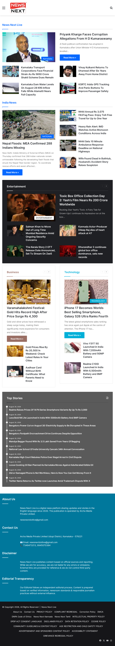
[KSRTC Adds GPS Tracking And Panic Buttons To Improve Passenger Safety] (68, 88)
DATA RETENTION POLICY (77, 621)
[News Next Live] (18, 7)
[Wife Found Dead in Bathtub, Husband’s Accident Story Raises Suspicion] (68, 162)
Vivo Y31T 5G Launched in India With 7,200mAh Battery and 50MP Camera (93, 350)
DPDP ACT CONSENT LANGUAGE (26, 621)
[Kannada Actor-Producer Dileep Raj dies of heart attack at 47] (68, 230)
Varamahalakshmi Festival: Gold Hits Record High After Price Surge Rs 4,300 (27, 312)
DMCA (100, 612)
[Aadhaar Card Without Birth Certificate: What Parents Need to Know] (15, 371)
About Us (17, 612)
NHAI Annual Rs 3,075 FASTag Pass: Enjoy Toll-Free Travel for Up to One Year (95, 115)
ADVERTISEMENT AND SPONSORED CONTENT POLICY (44, 631)
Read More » (69, 57)
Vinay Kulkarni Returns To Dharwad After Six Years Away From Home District (93, 71)
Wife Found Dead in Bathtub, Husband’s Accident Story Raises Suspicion (94, 162)
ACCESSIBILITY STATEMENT (85, 631)
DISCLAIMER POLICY (53, 621)
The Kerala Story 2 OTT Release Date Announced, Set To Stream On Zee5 (40, 250)
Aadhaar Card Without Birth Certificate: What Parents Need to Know (35, 374)
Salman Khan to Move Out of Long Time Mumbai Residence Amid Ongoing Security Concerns (40, 233)
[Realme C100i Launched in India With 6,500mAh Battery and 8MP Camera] (72, 367)
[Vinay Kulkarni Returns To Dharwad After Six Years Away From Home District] (68, 71)
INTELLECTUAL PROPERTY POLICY (88, 616)
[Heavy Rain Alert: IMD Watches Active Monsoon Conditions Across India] (68, 130)
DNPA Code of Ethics (21, 616)
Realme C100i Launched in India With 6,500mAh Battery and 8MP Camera (93, 370)
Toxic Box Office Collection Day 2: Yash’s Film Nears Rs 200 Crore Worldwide (83, 200)
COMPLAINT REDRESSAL (65, 612)
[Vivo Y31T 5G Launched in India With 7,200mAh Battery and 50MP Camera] (72, 347)
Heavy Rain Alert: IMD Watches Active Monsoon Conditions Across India (93, 130)
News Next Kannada (43, 616)
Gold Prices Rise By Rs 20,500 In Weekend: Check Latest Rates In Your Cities (37, 354)
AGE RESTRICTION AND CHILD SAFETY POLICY (81, 626)
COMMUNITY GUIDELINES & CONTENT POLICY (35, 626)
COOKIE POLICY (98, 621)
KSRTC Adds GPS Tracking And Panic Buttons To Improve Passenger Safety (93, 88)
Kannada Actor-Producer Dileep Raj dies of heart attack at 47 (92, 230)
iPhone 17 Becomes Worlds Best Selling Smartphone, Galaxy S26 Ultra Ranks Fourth (86, 312)
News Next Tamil (62, 616)
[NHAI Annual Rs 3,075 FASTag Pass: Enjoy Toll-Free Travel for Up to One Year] (68, 115)
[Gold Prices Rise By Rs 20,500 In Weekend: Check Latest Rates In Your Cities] (15, 351)
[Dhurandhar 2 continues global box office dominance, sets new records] (68, 251)
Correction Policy (87, 612)
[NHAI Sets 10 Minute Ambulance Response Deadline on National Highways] (68, 145)
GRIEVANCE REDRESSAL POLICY (58, 636)
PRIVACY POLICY (44, 612)
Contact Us (29, 612)
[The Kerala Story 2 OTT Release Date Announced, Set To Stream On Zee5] (15, 251)
